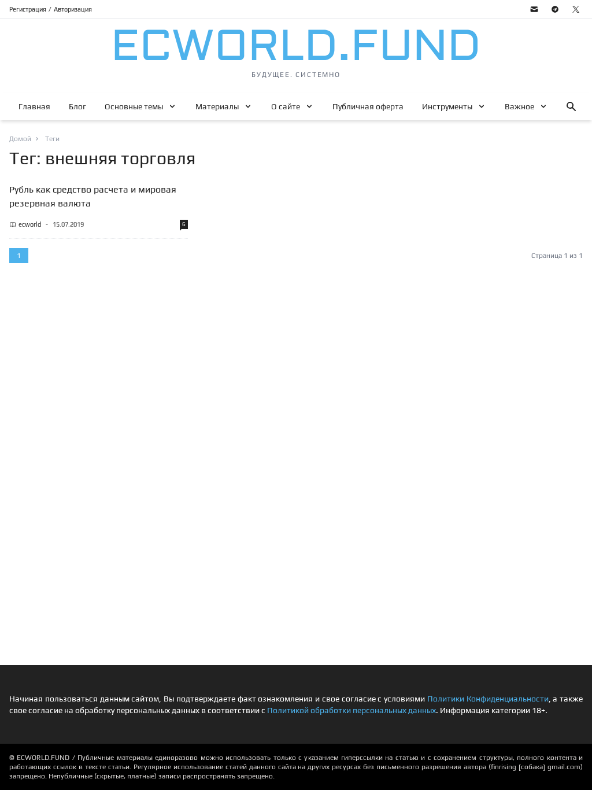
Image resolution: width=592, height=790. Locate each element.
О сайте (285, 106)
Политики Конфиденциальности (488, 698)
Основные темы (134, 106)
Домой (20, 139)
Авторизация (73, 9)
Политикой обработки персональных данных (351, 710)
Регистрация (27, 9)
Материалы (217, 106)
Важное (519, 106)
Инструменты (447, 106)
